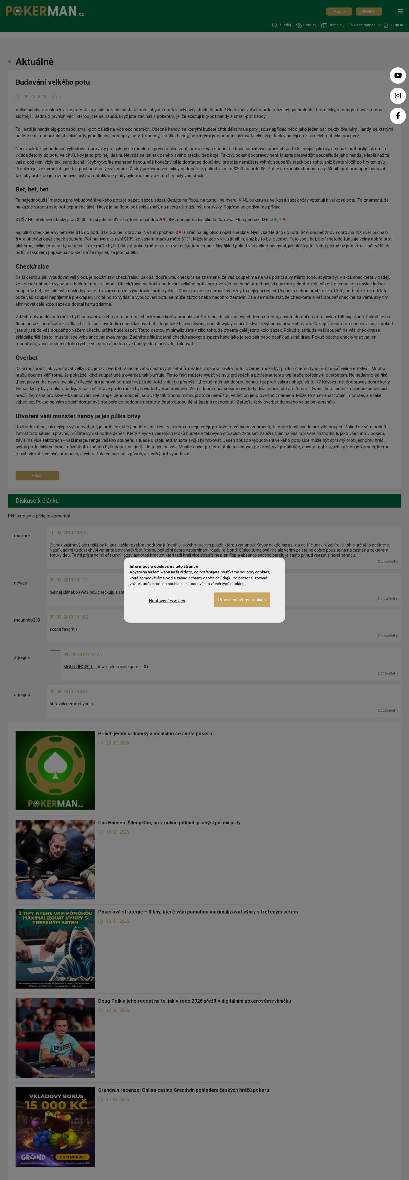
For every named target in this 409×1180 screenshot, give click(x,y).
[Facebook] (398, 116)
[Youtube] (398, 75)
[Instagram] (398, 96)
